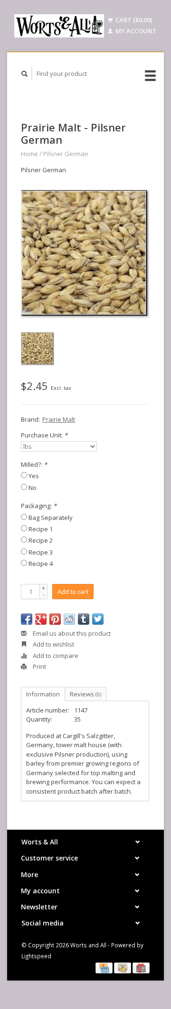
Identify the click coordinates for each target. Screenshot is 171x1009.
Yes (33, 476)
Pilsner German (65, 153)
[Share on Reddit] (69, 619)
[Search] (25, 74)
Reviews (85, 694)
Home (29, 153)
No (32, 487)
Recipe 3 (40, 552)
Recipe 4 (40, 563)
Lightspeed (36, 956)
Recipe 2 (40, 540)
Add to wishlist (52, 644)
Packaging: (39, 505)
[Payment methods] (104, 967)
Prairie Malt (58, 419)
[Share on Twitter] (98, 619)
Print (38, 666)
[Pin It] (55, 619)
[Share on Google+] (41, 619)
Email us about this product (71, 633)
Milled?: (34, 464)
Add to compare (54, 655)
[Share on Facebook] (26, 619)
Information (43, 694)
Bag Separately (50, 517)
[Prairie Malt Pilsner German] (85, 253)
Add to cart (72, 591)
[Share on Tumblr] (83, 619)
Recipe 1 (40, 529)
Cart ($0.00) (133, 20)
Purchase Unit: (44, 435)
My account (135, 31)
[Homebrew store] (59, 25)
